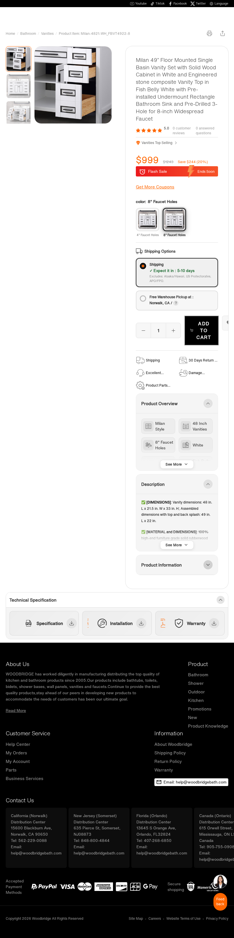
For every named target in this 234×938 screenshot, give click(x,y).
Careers (154, 918)
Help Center (18, 744)
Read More (16, 710)
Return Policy (168, 761)
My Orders (16, 753)
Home (10, 33)
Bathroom (28, 33)
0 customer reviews (182, 130)
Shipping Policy (170, 753)
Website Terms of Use (183, 918)
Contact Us (20, 800)
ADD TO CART (203, 330)
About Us (17, 664)
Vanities (47, 33)
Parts (11, 770)
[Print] (209, 33)
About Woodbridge (173, 744)
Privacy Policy (217, 918)
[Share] (222, 33)
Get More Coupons (155, 187)
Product (198, 664)
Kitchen (196, 700)
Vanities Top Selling (157, 142)
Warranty (163, 770)
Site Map (136, 918)
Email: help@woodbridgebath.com (195, 782)
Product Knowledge (208, 726)
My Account (18, 761)
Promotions (199, 709)
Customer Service (28, 733)
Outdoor (196, 692)
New (192, 717)
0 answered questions (205, 130)
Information (168, 733)
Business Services (24, 778)
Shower (196, 683)
